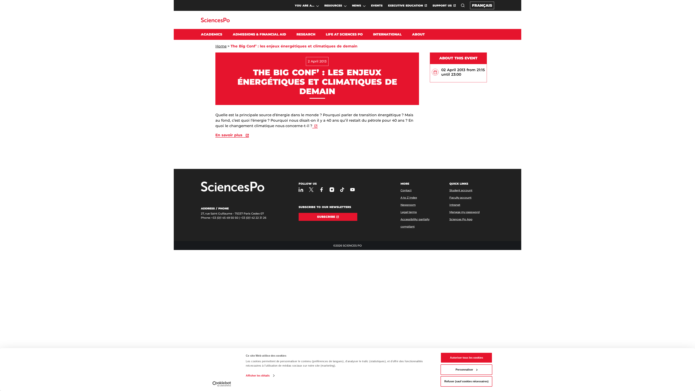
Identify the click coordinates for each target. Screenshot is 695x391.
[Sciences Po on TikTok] (342, 189)
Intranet (454, 205)
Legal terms (409, 212)
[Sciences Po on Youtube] (352, 189)
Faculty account (460, 197)
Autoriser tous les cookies (466, 357)
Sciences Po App (460, 219)
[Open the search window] (463, 5)
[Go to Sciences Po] (215, 21)
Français (482, 5)
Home (221, 46)
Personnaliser (464, 369)
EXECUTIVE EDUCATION (405, 5)
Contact (406, 190)
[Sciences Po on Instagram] (332, 189)
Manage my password (464, 212)
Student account (460, 190)
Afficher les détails (258, 375)
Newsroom (408, 205)
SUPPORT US (442, 5)
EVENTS (377, 5)
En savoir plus (229, 135)
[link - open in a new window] (315, 126)
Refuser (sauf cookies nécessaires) (466, 381)
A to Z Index (409, 197)
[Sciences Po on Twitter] (311, 189)
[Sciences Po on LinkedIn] (301, 189)
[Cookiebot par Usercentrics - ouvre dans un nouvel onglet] (222, 384)
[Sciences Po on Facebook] (321, 189)
